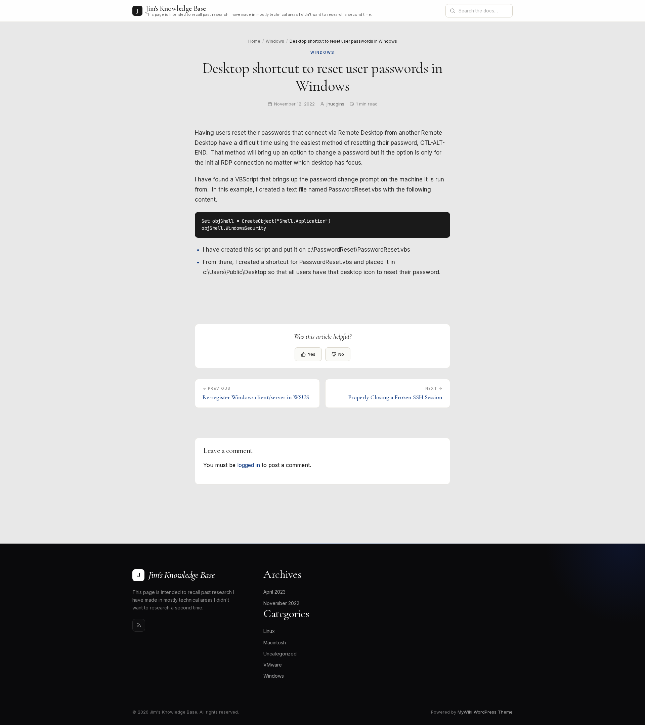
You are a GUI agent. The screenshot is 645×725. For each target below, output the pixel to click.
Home (254, 41)
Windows (275, 41)
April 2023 (274, 592)
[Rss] (138, 625)
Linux (269, 631)
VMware (272, 665)
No (341, 354)
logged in (248, 465)
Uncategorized (280, 653)
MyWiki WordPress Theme (485, 712)
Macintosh (274, 642)
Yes (311, 354)
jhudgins (335, 103)
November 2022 (281, 603)
